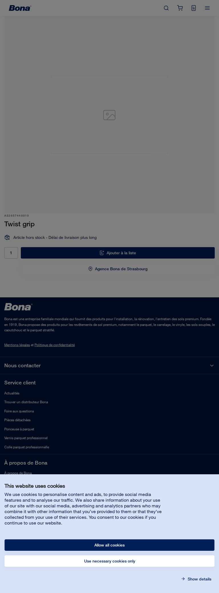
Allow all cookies (109, 545)
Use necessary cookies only (109, 561)
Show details (198, 579)
